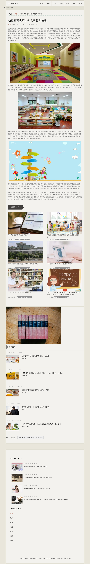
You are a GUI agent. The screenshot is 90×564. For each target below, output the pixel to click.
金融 (80, 3)
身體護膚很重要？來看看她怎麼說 (35, 466)
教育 (54, 3)
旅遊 (61, 3)
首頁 (41, 3)
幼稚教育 (30, 438)
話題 (74, 3)
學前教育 (39, 438)
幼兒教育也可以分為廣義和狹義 (31, 14)
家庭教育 (21, 438)
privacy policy (66, 558)
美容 (67, 3)
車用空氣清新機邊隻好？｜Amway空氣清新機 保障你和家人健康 (46, 499)
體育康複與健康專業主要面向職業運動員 (38, 477)
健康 (48, 3)
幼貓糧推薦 (10, 7)
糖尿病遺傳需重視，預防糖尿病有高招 (37, 488)
